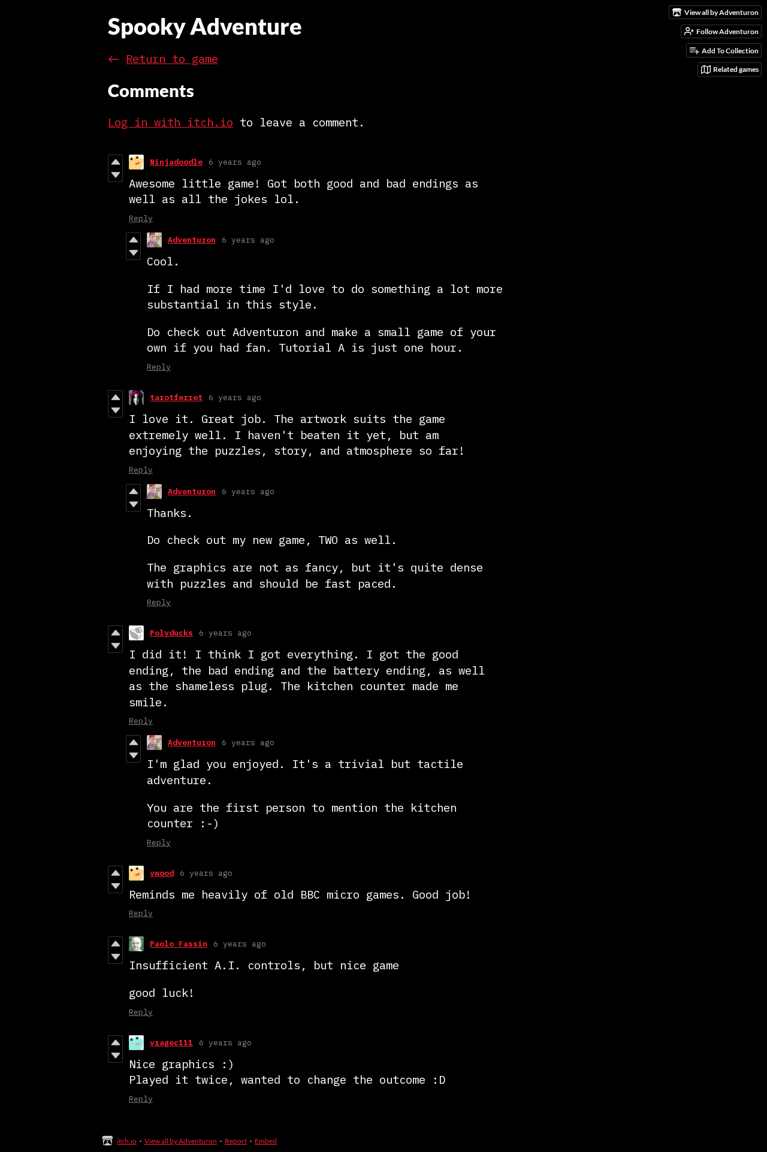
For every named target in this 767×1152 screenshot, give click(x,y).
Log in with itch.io (170, 122)
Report (236, 1140)
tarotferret (176, 397)
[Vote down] (115, 175)
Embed (266, 1140)
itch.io (127, 1140)
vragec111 (171, 1043)
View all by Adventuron (180, 1140)
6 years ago (235, 162)
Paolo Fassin (178, 944)
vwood (162, 873)
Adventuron (192, 240)
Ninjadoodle (176, 162)
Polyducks (171, 633)
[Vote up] (115, 161)
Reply (141, 218)
